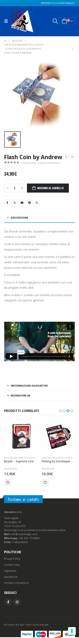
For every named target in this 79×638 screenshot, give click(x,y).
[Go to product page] (20, 436)
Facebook (7, 202)
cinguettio (15, 202)
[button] (7, 21)
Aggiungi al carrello (50, 188)
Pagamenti (10, 570)
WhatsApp (37, 202)
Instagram (17, 602)
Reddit (29, 202)
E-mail (22, 202)
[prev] (66, 157)
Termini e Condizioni (16, 582)
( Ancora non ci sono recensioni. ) (41, 163)
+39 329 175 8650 (29, 538)
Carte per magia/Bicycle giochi (19, 457)
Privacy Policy (12, 558)
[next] (72, 157)
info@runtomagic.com (24, 534)
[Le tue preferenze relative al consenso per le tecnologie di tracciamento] (72, 631)
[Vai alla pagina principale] (5, 41)
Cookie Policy (12, 564)
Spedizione (10, 576)
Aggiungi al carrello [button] (7, 482)
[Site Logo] (22, 21)
